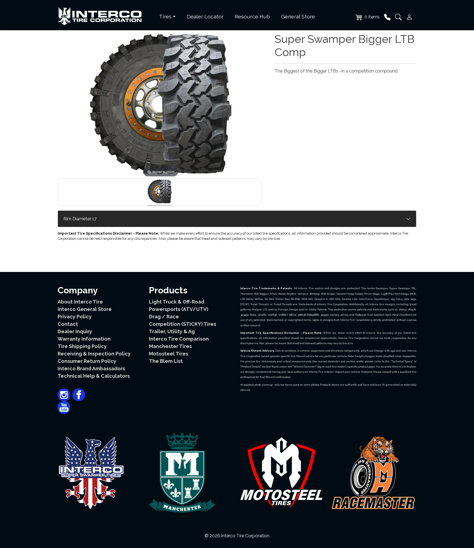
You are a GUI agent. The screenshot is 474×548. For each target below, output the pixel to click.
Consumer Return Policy (87, 361)
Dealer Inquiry (75, 331)
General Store (298, 16)
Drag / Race (164, 316)
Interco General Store (85, 309)
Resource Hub (252, 16)
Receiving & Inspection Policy (94, 354)
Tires (165, 16)
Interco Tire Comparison (179, 339)
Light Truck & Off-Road (176, 302)
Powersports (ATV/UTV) (178, 309)
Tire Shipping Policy (82, 346)
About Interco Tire (80, 302)
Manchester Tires (170, 346)
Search (398, 17)
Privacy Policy (75, 316)
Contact (68, 324)
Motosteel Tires (168, 354)
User (409, 17)
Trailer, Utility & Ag (172, 331)
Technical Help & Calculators (94, 376)
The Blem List (166, 361)
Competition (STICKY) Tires (182, 324)
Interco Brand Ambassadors (91, 368)
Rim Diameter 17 (80, 218)
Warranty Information (84, 339)
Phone (387, 17)
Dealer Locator (205, 16)
